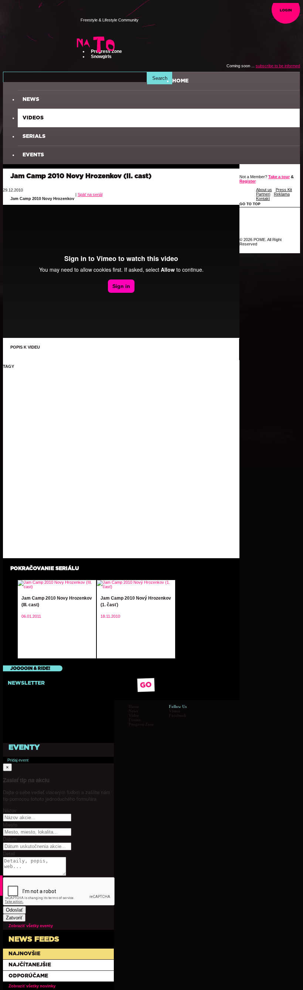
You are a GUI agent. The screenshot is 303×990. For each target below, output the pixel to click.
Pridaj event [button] (17, 760)
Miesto (10, 824)
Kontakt (263, 198)
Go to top (250, 204)
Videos (33, 118)
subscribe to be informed (278, 66)
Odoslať (14, 910)
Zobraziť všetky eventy (30, 925)
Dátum (10, 838)
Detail (9, 853)
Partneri (263, 194)
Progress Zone (141, 724)
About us (264, 189)
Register (247, 181)
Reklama (282, 194)
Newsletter (26, 683)
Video (134, 715)
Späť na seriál (90, 194)
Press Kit (284, 189)
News (31, 99)
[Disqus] (121, 465)
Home (134, 706)
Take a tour (279, 176)
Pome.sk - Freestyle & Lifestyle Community (40, 24)
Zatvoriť (14, 918)
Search (159, 78)
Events (33, 154)
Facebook (177, 715)
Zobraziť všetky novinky (31, 986)
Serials (34, 136)
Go (146, 685)
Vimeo (174, 711)
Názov (10, 810)
